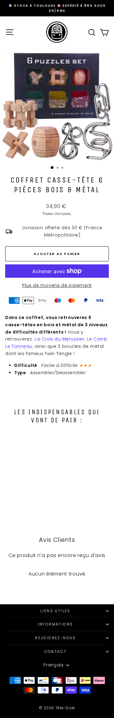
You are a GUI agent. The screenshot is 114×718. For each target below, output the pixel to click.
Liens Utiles (55, 610)
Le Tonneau (18, 346)
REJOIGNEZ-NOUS (55, 637)
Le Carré (97, 339)
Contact (55, 651)
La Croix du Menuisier (60, 339)
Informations (55, 624)
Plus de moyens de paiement (57, 285)
